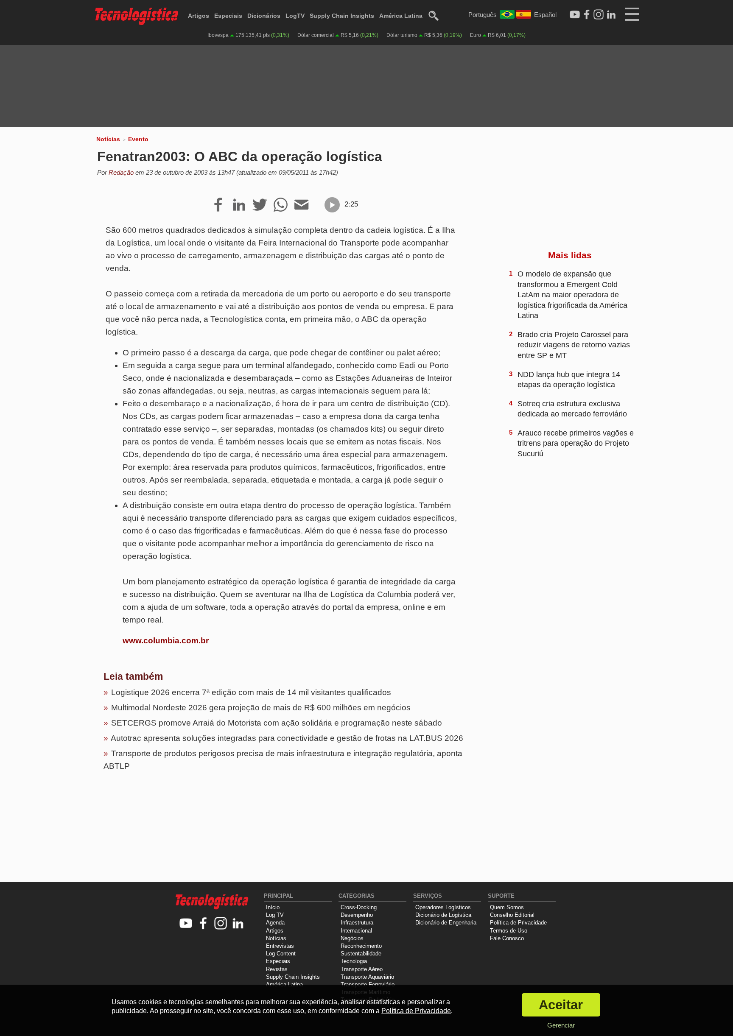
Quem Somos (507, 907)
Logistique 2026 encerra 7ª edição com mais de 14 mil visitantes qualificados (251, 692)
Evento (138, 139)
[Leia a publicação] (332, 204)
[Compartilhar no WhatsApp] (280, 205)
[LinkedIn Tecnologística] (611, 14)
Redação (121, 172)
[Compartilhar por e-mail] (301, 205)
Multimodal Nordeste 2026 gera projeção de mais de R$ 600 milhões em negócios (261, 707)
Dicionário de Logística (443, 915)
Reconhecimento (361, 946)
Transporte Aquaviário (367, 977)
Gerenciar (561, 1025)
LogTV (295, 15)
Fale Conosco (507, 938)
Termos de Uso (508, 930)
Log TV (275, 915)
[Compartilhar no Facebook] (218, 205)
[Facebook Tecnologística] (587, 14)
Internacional (356, 930)
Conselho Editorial (512, 915)
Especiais (228, 15)
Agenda (275, 922)
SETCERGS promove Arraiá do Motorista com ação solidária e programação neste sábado (276, 722)
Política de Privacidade (518, 922)
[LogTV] (575, 14)
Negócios (352, 938)
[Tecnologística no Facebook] (203, 924)
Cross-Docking (359, 907)
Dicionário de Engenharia (445, 922)
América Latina (400, 15)
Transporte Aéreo (362, 969)
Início (273, 907)
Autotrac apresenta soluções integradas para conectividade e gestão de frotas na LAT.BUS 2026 (287, 738)
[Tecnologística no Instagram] (220, 924)
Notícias (108, 139)
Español (545, 14)
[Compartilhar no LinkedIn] (239, 205)
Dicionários (263, 15)
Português (482, 14)
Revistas (277, 969)
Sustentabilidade (361, 953)
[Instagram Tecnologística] (598, 14)
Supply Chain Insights (342, 15)
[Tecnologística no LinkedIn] (238, 924)
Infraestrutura (357, 922)
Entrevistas (280, 946)
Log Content (281, 953)
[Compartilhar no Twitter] (259, 205)
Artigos (198, 15)
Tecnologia (354, 961)
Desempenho (357, 915)
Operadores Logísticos (443, 907)
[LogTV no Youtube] (186, 924)
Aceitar (561, 1004)
